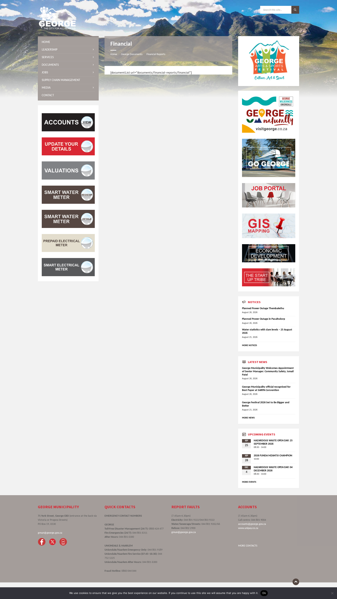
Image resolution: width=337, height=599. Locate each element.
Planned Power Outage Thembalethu (263, 308)
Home (113, 54)
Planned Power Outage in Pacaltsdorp (263, 319)
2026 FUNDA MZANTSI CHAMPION (273, 455)
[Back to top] (296, 582)
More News (248, 418)
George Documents (131, 54)
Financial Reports (155, 54)
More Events (249, 482)
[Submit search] (295, 10)
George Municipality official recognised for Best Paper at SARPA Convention (266, 388)
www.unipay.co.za (248, 528)
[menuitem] (68, 42)
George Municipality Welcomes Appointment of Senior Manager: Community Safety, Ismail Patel (268, 371)
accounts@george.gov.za (252, 524)
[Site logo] (57, 28)
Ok (264, 593)
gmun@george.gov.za (50, 532)
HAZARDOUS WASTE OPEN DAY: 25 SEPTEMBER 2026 (273, 442)
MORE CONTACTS (247, 545)
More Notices (249, 345)
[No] (332, 593)
